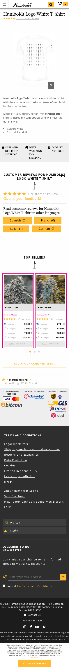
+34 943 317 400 (32, 620)
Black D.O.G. (11, 307)
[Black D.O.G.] (18, 289)
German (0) (46, 229)
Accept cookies (34, 663)
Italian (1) (16, 229)
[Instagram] (24, 626)
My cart (65, 4)
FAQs (8, 507)
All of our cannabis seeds (34, 363)
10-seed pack (11, 333)
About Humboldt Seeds (21, 491)
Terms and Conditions (23, 435)
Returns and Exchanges (21, 454)
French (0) (48, 220)
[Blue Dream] (50, 289)
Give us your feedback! (22, 198)
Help (8, 482)
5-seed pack (11, 329)
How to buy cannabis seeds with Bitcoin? (34, 501)
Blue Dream (44, 307)
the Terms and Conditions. (35, 586)
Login (14, 530)
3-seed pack (11, 324)
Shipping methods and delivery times (32, 449)
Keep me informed (63, 577)
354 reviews (57, 319)
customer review (27, 18)
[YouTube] (37, 626)
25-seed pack (11, 338)
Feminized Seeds (10, 315)
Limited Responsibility (20, 471)
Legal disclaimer (16, 444)
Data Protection (15, 460)
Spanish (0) (17, 220)
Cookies (9, 465)
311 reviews (24, 319)
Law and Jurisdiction (19, 476)
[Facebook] (31, 626)
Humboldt (21, 5)
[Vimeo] (44, 626)
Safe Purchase (14, 496)
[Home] (3, 379)
